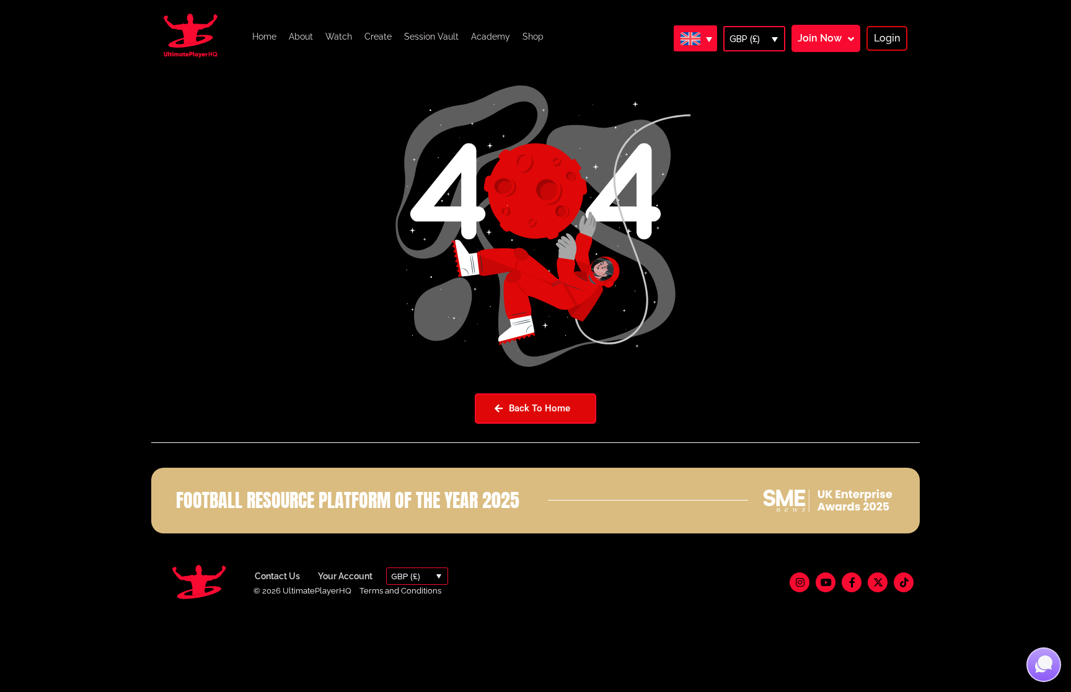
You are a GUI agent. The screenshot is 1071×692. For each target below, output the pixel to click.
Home (264, 37)
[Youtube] (825, 582)
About (301, 37)
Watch (338, 37)
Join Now (820, 38)
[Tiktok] (904, 582)
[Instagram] (799, 582)
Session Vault (431, 37)
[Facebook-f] (852, 582)
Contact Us (277, 576)
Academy (490, 37)
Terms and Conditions (400, 590)
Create (378, 37)
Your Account (345, 576)
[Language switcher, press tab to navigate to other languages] (695, 38)
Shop (533, 37)
